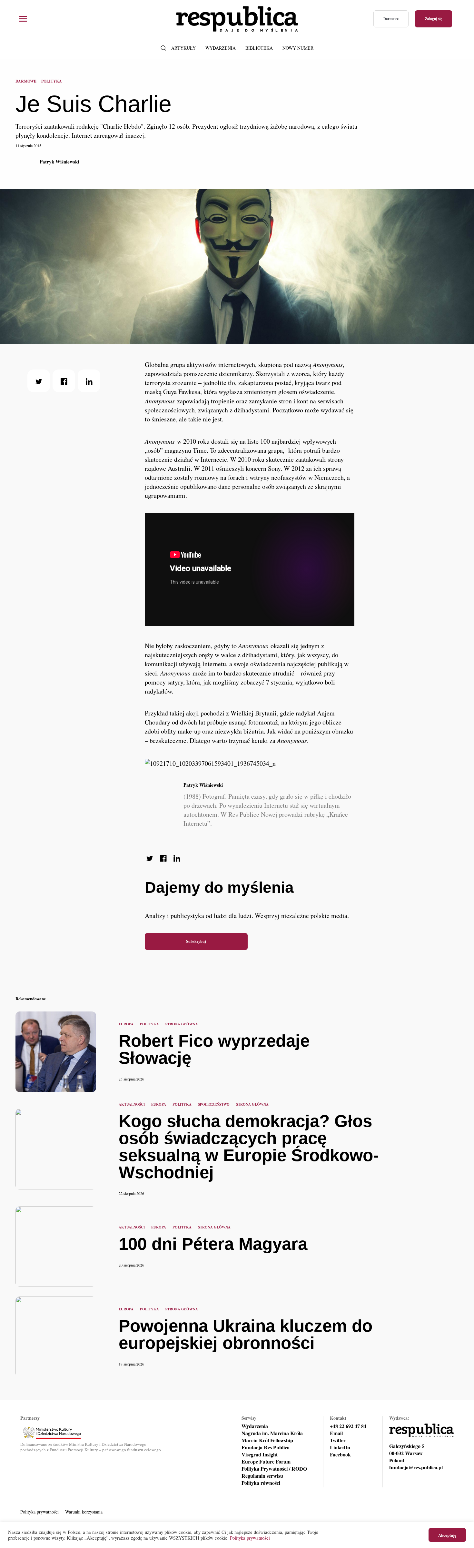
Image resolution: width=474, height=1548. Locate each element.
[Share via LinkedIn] (89, 381)
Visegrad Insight (260, 1454)
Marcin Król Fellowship (267, 1440)
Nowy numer (297, 48)
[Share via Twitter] (38, 381)
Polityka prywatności (39, 1512)
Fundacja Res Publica (266, 1447)
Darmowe (391, 18)
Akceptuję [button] (447, 1535)
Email (336, 1433)
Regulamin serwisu (262, 1475)
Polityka (51, 81)
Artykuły (183, 48)
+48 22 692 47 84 (348, 1426)
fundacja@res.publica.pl (416, 1467)
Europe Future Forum (266, 1461)
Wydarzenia (220, 48)
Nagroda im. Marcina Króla (272, 1433)
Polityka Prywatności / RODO (274, 1468)
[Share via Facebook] (64, 381)
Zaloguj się (433, 18)
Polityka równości (261, 1482)
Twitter (338, 1440)
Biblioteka (259, 48)
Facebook (340, 1454)
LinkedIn (340, 1447)
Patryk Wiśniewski (59, 161)
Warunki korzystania (84, 1512)
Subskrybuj (196, 941)
